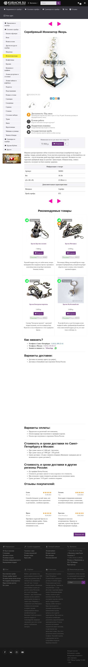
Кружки (8, 64)
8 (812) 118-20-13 (50, 346)
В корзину (59, 144)
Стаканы (8, 111)
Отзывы (74, 9)
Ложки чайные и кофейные (10, 82)
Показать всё (79, 534)
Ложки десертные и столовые (11, 75)
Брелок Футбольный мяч (71, 304)
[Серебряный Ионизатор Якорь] (54, 67)
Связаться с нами (29, 551)
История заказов (50, 553)
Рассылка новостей (51, 558)
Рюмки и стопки (11, 95)
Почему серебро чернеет (10, 576)
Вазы (7, 37)
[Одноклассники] (56, 98)
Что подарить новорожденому (11, 581)
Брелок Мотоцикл (71, 244)
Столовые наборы (12, 115)
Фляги (8, 123)
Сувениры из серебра (52, 9)
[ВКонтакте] (51, 98)
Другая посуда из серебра (10, 47)
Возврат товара (28, 555)
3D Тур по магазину (8, 551)
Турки (8, 119)
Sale (66, 9)
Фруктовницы (10, 127)
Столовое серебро (33, 9)
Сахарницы (9, 103)
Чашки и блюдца (11, 135)
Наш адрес (9, 16)
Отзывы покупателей (30, 553)
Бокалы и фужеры (11, 33)
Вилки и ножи (10, 41)
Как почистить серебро (9, 574)
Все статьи (6, 585)
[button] (79, 3)
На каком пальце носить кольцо (12, 578)
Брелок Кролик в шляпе (38, 244)
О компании (6, 553)
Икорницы (9, 52)
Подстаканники (11, 91)
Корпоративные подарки (10, 562)
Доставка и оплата (8, 555)
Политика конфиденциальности (12, 560)
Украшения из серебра (14, 9)
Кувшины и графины (8, 69)
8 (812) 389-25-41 (57, 343)
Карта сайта (27, 558)
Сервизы (8, 107)
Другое (8, 149)
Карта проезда (71, 564)
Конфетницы (10, 60)
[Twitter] (53, 98)
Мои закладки (50, 555)
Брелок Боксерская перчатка (38, 304)
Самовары (9, 99)
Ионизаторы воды (12, 56)
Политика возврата (8, 558)
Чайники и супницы (12, 131)
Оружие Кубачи (11, 145)
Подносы (9, 87)
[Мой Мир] (59, 98)
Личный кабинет (50, 551)
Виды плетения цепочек (9, 583)
